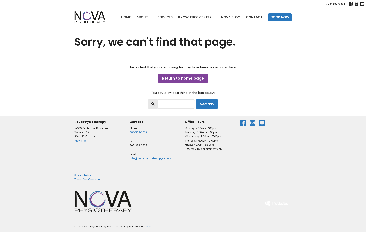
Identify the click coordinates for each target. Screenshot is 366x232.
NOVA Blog (230, 17)
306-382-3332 (335, 4)
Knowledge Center (195, 17)
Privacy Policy (82, 175)
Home (126, 17)
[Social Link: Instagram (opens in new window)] (356, 4)
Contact (254, 17)
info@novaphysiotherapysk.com (150, 158)
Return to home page (183, 78)
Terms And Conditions (87, 179)
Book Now (280, 17)
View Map (80, 141)
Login (148, 226)
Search (207, 104)
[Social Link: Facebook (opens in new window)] (351, 4)
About (142, 17)
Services (165, 17)
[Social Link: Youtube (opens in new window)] (362, 4)
